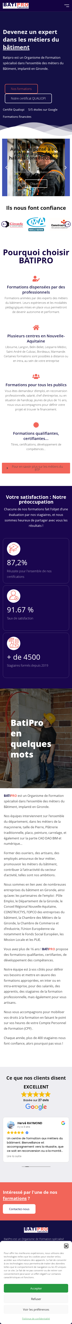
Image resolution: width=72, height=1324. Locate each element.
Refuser (36, 1299)
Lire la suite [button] (14, 1156)
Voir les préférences (36, 1309)
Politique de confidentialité (36, 1318)
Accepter (36, 1288)
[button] (66, 1246)
